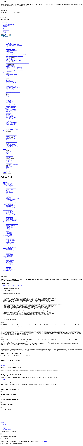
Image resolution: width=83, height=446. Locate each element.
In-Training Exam (9, 88)
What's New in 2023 (7, 183)
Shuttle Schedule (9, 195)
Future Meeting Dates (7, 271)
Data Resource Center (10, 107)
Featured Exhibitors (10, 251)
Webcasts (8, 246)
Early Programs (9, 236)
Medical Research (9, 111)
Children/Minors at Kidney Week (12, 198)
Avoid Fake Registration (11, 207)
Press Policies (8, 267)
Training (5, 72)
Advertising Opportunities (11, 106)
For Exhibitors (9, 249)
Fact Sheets (8, 114)
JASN (7, 95)
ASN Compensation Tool (11, 145)
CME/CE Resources (10, 59)
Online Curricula (9, 52)
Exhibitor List (8, 253)
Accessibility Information (11, 199)
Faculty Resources (7, 257)
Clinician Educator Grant (11, 123)
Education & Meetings (8, 180)
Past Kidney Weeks (7, 270)
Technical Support (7, 429)
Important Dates (9, 186)
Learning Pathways (10, 239)
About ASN (8, 151)
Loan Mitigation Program (11, 83)
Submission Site (9, 226)
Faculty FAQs (8, 263)
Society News (8, 159)
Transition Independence (11, 122)
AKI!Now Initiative (10, 65)
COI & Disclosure (9, 258)
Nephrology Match (9, 90)
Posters (7, 231)
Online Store (8, 157)
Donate (4, 28)
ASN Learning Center (10, 49)
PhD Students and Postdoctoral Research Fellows (16, 82)
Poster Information (9, 229)
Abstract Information (7, 221)
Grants (4, 120)
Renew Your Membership (11, 133)
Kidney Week (8, 43)
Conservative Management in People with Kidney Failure (17, 63)
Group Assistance (9, 217)
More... (4, 149)
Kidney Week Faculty (10, 240)
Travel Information (9, 192)
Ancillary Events (9, 189)
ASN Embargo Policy (10, 227)
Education (5, 40)
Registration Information (8, 204)
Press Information (6, 265)
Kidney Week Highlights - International (14, 45)
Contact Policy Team (10, 118)
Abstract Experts (9, 232)
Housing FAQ (9, 212)
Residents (8, 80)
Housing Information (7, 210)
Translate (5, 424)
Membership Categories (10, 138)
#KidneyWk (8, 203)
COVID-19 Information (10, 66)
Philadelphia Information (11, 193)
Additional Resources (10, 116)
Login (4, 32)
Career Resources (9, 156)
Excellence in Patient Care (8, 24)
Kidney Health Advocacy (11, 110)
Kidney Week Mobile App (11, 201)
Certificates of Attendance (11, 220)
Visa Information (9, 218)
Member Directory (9, 147)
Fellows (7, 79)
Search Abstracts (9, 234)
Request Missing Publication (11, 104)
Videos (7, 168)
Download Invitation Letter (11, 219)
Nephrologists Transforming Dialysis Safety (15, 68)
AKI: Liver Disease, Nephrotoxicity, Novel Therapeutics (14, 285)
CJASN (7, 96)
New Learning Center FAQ (11, 50)
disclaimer (45, 441)
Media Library (9, 166)
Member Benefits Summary (11, 135)
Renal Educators (9, 75)
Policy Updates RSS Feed (11, 117)
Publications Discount (10, 144)
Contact (2, 422)
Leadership (8, 152)
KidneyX (5, 26)
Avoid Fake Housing (10, 213)
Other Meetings (9, 71)
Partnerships (8, 154)
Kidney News (8, 100)
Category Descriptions (10, 225)
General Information (7, 184)
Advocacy (5, 108)
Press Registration (9, 268)
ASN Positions (9, 163)
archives (63, 273)
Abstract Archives (9, 233)
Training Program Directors (11, 74)
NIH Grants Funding (11, 128)
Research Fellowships (10, 124)
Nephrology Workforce (10, 89)
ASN (2, 180)
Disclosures (8, 241)
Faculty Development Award (12, 127)
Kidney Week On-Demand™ (12, 247)
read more (3, 357)
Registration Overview (10, 205)
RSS (4, 428)
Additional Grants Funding (12, 129)
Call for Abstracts (9, 222)
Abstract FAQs (9, 228)
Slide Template (9, 261)
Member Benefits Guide (11, 136)
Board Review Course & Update (12, 44)
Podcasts (7, 167)
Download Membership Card (12, 146)
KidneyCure (8, 121)
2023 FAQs (5, 182)
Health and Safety (9, 197)
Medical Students (9, 81)
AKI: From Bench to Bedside (12, 46)
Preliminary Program (10, 242)
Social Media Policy (10, 200)
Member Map (8, 140)
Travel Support (9, 125)
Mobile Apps (8, 170)
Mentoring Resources (10, 77)
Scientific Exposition (7, 248)
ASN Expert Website (10, 260)
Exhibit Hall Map (9, 255)
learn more (3, 7)
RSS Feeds (8, 171)
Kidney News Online (10, 101)
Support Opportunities (7, 256)
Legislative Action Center (11, 109)
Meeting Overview (9, 185)
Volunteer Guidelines (10, 264)
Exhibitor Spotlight (9, 254)
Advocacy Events (9, 115)
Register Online (9, 208)
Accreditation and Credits (11, 188)
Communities (6, 30)
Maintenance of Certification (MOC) (13, 60)
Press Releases (9, 161)
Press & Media (9, 160)
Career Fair (8, 190)
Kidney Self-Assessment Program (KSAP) (14, 56)
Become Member (9, 132)
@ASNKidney (4, 22)
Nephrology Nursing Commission (13, 92)
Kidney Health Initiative (8, 25)
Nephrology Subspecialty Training (13, 87)
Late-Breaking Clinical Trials (12, 224)
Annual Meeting (9, 238)
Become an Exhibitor (10, 250)
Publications (5, 93)
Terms (4, 427)
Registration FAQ (9, 206)
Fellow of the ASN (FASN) (11, 142)
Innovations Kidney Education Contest (14, 70)
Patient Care (8, 113)
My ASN (5, 31)
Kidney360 (8, 97)
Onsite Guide (8, 243)
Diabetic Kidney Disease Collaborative (14, 67)
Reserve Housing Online (11, 214)
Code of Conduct (9, 196)
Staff (7, 153)
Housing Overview (10, 211)
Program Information (7, 235)
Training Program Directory (11, 86)
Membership (5, 130)
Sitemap (4, 425)
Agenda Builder (9, 245)
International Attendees (8, 215)
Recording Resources (10, 262)
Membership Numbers (10, 139)
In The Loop (8, 102)
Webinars (8, 51)
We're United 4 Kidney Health (12, 164)
